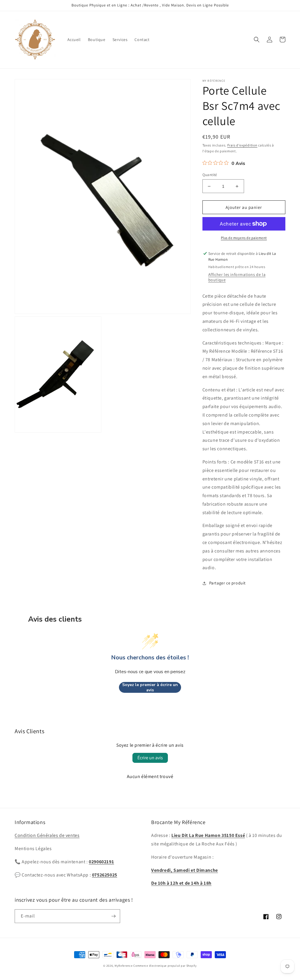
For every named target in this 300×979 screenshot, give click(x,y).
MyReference (124, 966)
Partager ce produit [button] (227, 583)
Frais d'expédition (242, 145)
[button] (256, 39)
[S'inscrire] (113, 916)
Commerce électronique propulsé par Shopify (165, 966)
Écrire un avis (150, 758)
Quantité (209, 174)
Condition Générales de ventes (47, 835)
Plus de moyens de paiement (244, 238)
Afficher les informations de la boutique (237, 277)
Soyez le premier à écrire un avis (150, 687)
